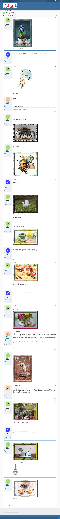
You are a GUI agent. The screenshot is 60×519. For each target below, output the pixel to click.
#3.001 (55, 17)
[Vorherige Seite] (3, 15)
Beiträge (5, 61)
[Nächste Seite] (14, 15)
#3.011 (55, 262)
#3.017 (55, 401)
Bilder (5, 342)
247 (12, 15)
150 (7, 15)
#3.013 (55, 305)
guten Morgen (7, 512)
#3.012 (55, 290)
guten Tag (11, 512)
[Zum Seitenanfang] (59, 518)
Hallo (4, 512)
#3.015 (55, 352)
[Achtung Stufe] (30, 6)
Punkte (5, 26)
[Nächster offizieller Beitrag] (55, 111)
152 (10, 15)
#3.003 (55, 66)
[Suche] (56, 1)
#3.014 (55, 331)
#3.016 (55, 385)
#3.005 (55, 114)
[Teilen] (56, 15)
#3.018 (55, 427)
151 (8, 15)
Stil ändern (56, 515)
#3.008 (55, 194)
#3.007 (55, 179)
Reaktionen (5, 25)
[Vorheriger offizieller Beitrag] (54, 111)
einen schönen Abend (15, 512)
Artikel (5, 106)
